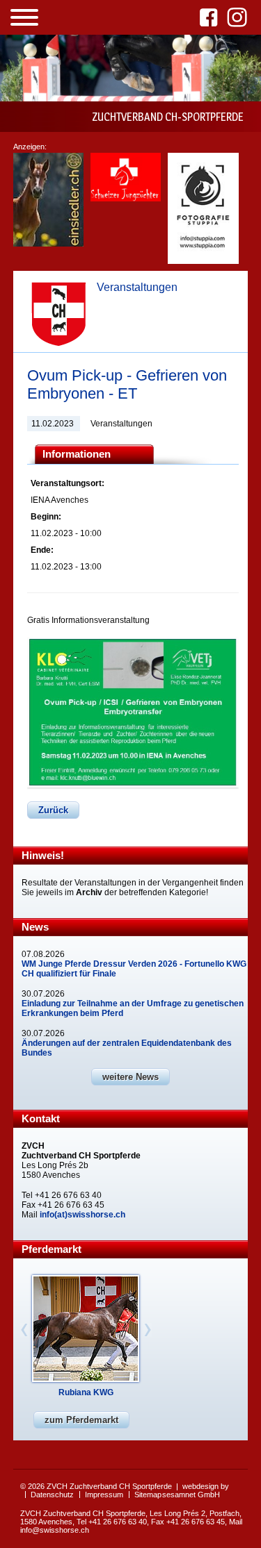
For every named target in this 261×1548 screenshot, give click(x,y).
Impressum (104, 1494)
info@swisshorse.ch (54, 1530)
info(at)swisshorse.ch (82, 1215)
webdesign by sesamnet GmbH (195, 1490)
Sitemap (147, 1494)
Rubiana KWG (85, 1392)
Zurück (53, 810)
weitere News (130, 1077)
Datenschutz (52, 1494)
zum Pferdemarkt (81, 1420)
